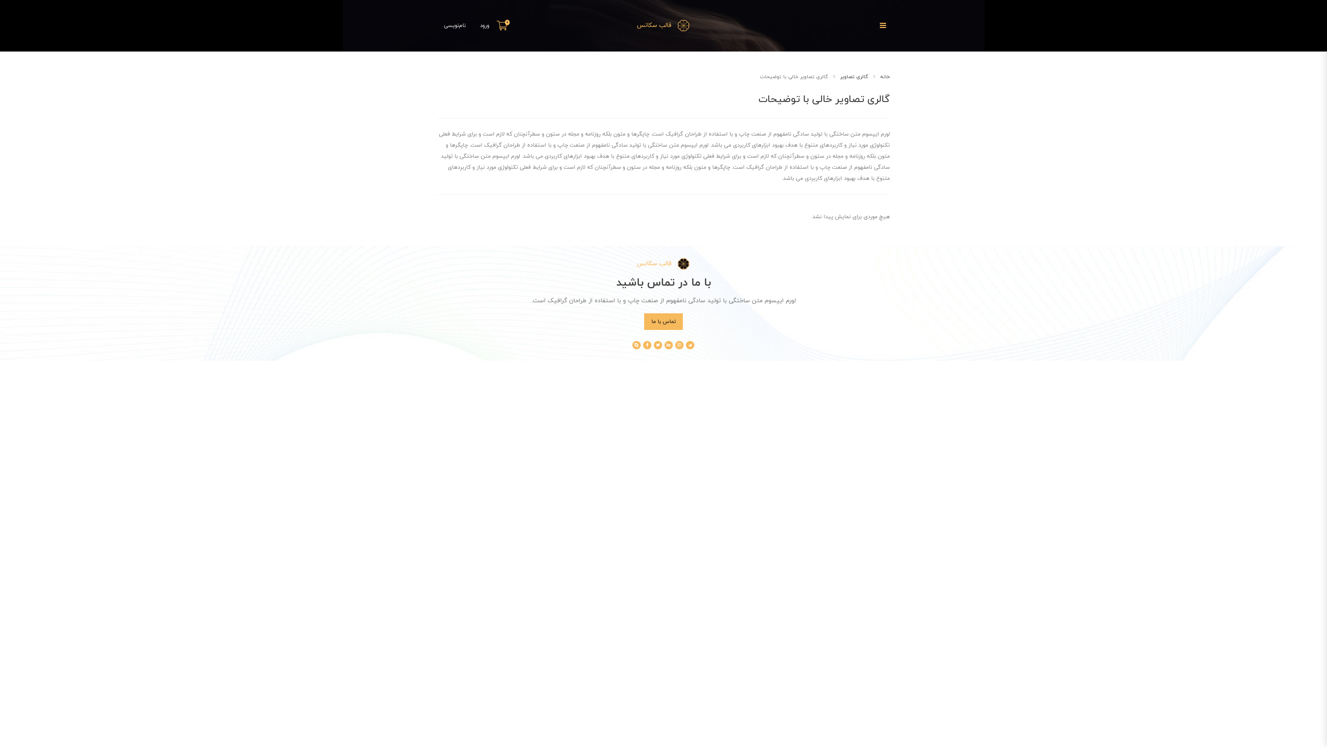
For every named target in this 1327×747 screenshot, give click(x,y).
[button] (503, 25)
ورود (484, 25)
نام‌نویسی (455, 25)
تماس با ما (663, 321)
